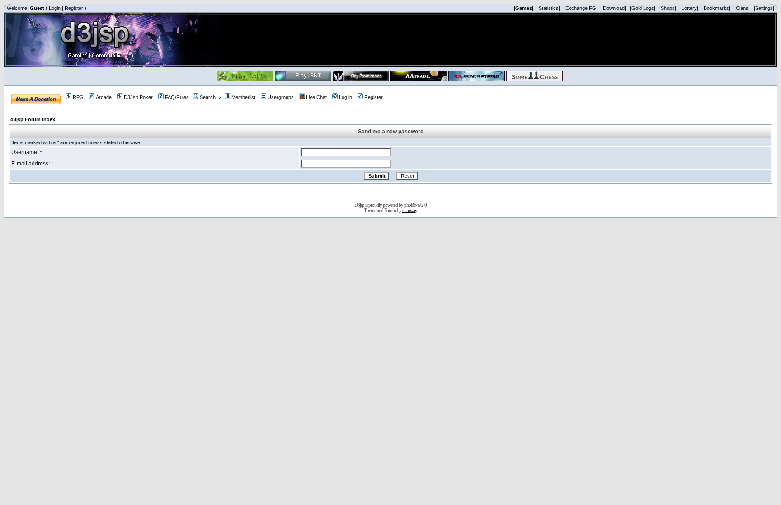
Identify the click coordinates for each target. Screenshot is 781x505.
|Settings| (764, 8)
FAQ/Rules (177, 97)
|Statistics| (548, 8)
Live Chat (316, 97)
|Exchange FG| (581, 8)
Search (208, 97)
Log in (345, 97)
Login (55, 8)
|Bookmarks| (716, 8)
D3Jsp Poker (138, 97)
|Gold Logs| (642, 8)
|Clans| (742, 8)
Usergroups (281, 97)
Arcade (104, 97)
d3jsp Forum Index (32, 119)
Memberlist (243, 97)
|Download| (614, 8)
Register (74, 8)
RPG (78, 97)
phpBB (410, 205)
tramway (409, 210)
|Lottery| (689, 8)
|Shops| (667, 8)
